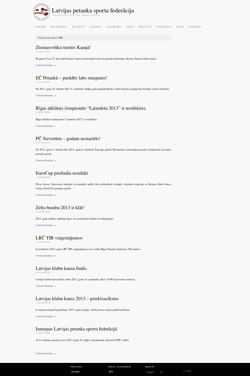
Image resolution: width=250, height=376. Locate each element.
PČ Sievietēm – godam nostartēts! (68, 138)
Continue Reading (46, 65)
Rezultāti (145, 27)
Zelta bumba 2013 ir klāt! (60, 207)
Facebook (195, 27)
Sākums (41, 27)
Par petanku (59, 27)
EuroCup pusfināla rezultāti (62, 173)
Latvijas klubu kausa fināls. (62, 268)
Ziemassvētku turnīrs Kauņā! (63, 47)
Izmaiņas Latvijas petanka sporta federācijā (76, 328)
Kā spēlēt (78, 27)
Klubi (180, 27)
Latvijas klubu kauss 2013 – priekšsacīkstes (77, 298)
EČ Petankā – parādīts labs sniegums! (71, 77)
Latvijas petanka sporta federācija (93, 10)
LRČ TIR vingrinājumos (59, 237)
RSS (111, 371)
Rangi (130, 27)
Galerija (96, 27)
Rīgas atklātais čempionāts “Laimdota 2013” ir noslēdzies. (91, 108)
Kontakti (75, 371)
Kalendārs (114, 27)
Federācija (164, 27)
